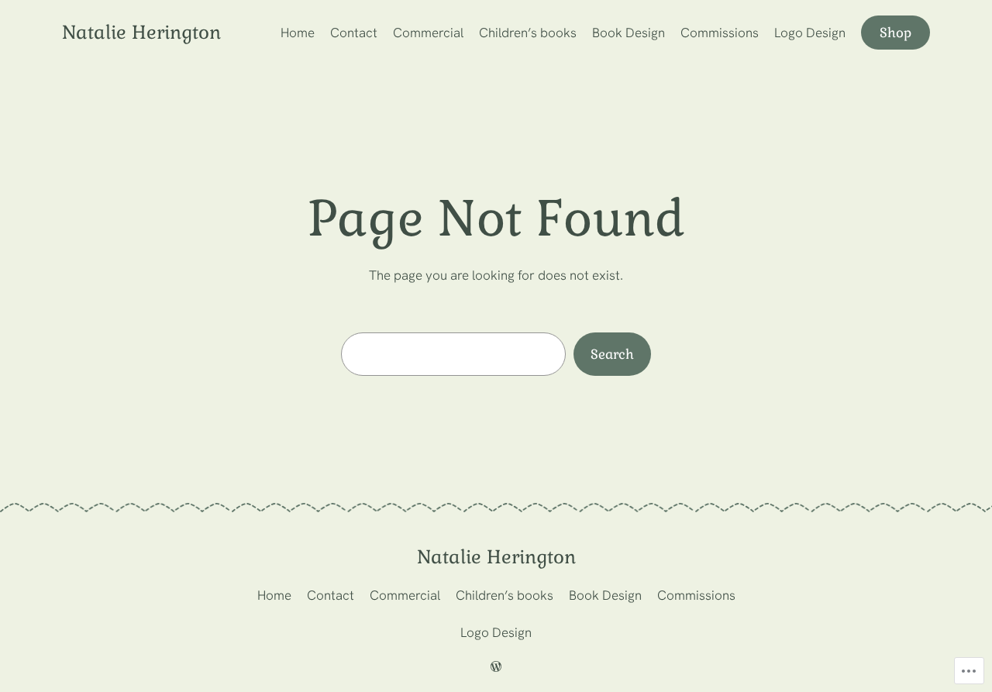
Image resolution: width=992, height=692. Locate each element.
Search (612, 354)
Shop (895, 32)
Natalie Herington (141, 32)
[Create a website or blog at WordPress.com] (496, 667)
